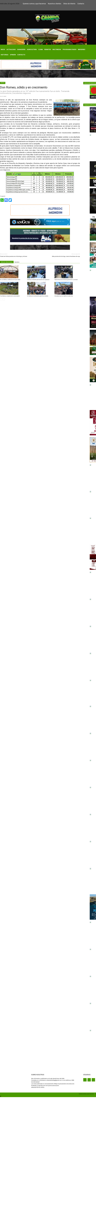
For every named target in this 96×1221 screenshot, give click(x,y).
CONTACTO (21, 55)
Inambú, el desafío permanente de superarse (38, 279)
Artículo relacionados (7, 262)
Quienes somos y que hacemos (34, 4)
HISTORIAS (4, 55)
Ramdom (17, 262)
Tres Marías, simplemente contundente (10, 296)
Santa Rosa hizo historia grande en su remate (66, 279)
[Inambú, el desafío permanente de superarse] (40, 272)
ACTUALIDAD (11, 49)
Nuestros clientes (54, 4)
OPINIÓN (13, 55)
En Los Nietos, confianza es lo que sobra (10, 279)
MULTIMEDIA (56, 49)
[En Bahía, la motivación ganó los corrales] (40, 288)
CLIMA (40, 49)
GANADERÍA (21, 49)
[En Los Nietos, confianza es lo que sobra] (12, 272)
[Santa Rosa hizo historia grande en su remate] (67, 272)
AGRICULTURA (32, 49)
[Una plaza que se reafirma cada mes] (67, 288)
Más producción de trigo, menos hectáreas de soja (66, 256)
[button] (93, 52)
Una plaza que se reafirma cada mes (63, 296)
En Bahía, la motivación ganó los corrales (37, 296)
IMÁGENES (81, 49)
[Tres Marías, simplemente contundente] (12, 288)
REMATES (47, 49)
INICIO (3, 49)
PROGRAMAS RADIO (69, 49)
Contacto (80, 4)
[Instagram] (5, 6)
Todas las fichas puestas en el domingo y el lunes (13, 256)
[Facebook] (1, 6)
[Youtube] (8, 6)
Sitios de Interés (69, 4)
